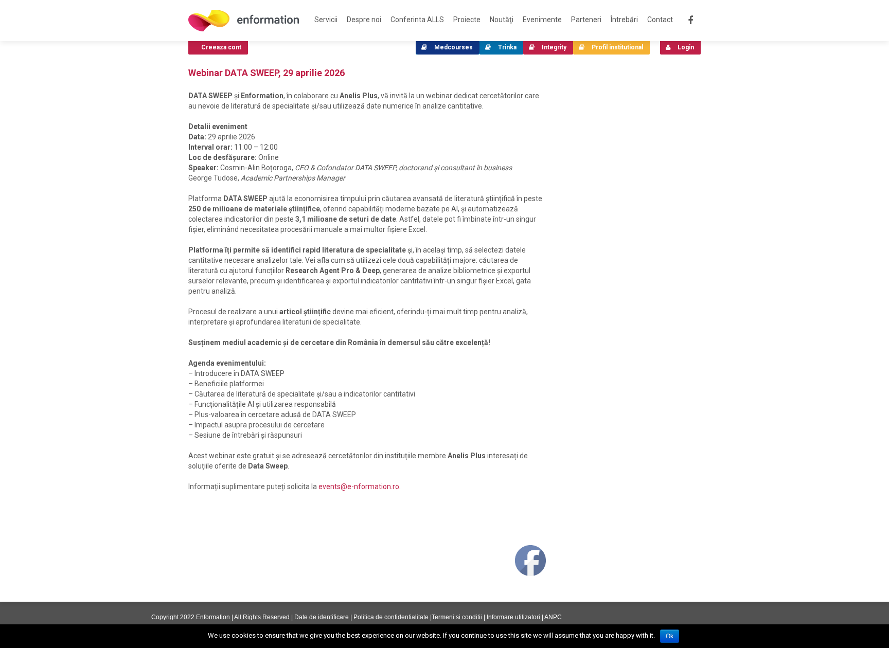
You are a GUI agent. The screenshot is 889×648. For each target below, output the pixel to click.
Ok (669, 636)
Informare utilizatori (513, 617)
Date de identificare (321, 617)
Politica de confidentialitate (391, 617)
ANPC (553, 617)
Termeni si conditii (457, 617)
